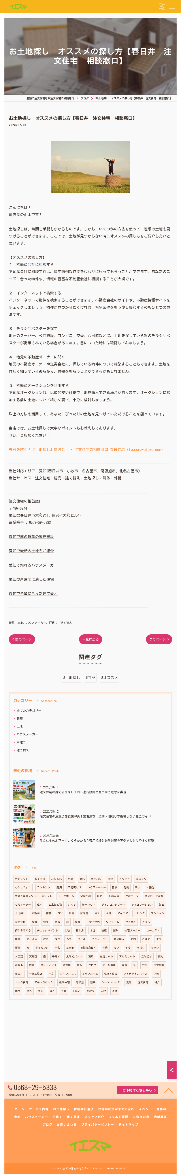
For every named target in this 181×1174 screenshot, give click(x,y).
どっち (146, 922)
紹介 (157, 982)
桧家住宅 (64, 982)
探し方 (80, 930)
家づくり (141, 879)
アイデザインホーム (135, 973)
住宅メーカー (132, 930)
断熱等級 (114, 896)
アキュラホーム (43, 982)
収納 (108, 913)
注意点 (19, 965)
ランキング (43, 887)
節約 (133, 939)
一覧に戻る (90, 639)
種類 (77, 922)
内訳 (79, 965)
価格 (17, 991)
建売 (29, 991)
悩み (115, 930)
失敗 (103, 991)
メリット (124, 879)
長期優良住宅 (88, 947)
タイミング (42, 947)
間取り (90, 991)
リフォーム (112, 922)
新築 (12, 622)
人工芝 (19, 956)
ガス (97, 913)
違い (137, 887)
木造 (92, 930)
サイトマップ (128, 1124)
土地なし (96, 879)
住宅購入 (119, 939)
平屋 (159, 939)
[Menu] (172, 6)
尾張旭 (80, 982)
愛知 (129, 982)
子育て (56, 956)
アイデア (122, 913)
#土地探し (71, 678)
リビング (139, 913)
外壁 (69, 939)
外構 (105, 947)
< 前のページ (22, 639)
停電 (124, 965)
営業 (46, 922)
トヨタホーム (66, 896)
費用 (59, 887)
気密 (161, 904)
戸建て (53, 622)
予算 (63, 991)
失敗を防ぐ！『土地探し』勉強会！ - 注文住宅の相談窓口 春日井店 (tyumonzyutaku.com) (86, 449)
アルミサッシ (127, 956)
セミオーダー (23, 904)
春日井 (19, 973)
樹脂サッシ (106, 956)
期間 (110, 879)
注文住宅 (143, 982)
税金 (46, 939)
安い (116, 947)
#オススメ (109, 678)
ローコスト (153, 930)
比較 (17, 939)
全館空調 (85, 896)
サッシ (155, 947)
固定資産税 (55, 904)
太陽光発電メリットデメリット (33, 896)
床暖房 (84, 913)
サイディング (49, 965)
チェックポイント (47, 930)
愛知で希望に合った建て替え (33, 593)
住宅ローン (132, 896)
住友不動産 (110, 973)
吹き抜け (20, 922)
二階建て (146, 956)
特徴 (57, 922)
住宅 (39, 904)
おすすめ (39, 879)
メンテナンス (100, 939)
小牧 (156, 973)
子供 (57, 947)
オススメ (31, 939)
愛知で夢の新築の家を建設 (31, 537)
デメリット (21, 879)
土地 (20, 622)
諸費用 (67, 965)
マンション (157, 913)
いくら (72, 904)
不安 (128, 947)
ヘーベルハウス (111, 982)
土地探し (20, 913)
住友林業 (159, 965)
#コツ (90, 678)
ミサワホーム (90, 973)
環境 (91, 956)
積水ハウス (88, 904)
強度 (104, 930)
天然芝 (33, 956)
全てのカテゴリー (29, 710)
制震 (71, 913)
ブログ (92, 965)
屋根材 (141, 947)
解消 (34, 922)
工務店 (76, 991)
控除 (57, 939)
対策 (144, 965)
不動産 (36, 913)
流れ (82, 879)
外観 (70, 879)
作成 (48, 913)
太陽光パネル (74, 956)
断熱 (99, 896)
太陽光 (151, 887)
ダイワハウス (68, 973)
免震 (126, 887)
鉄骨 (31, 965)
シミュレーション (142, 904)
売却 (40, 991)
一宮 (51, 973)
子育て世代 (93, 922)
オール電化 (109, 965)
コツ (60, 913)
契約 (160, 956)
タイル (82, 939)
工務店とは (74, 887)
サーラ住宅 (21, 982)
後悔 (114, 991)
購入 (52, 991)
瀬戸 (92, 982)
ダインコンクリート (113, 904)
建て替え (66, 622)
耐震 (114, 887)
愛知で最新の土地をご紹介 (31, 551)
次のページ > (159, 639)
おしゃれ (56, 879)
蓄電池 (70, 947)
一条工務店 (35, 973)
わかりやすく (23, 887)
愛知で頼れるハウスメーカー (33, 565)
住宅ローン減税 (154, 896)
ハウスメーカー (36, 622)
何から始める (23, 930)
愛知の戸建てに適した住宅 (31, 579)
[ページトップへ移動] (168, 1090)
